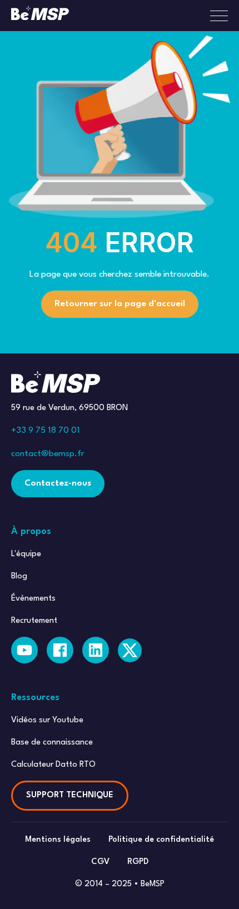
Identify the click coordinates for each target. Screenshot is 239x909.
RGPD (137, 862)
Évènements (33, 599)
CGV (100, 862)
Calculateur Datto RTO (53, 765)
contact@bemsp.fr (47, 453)
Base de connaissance (52, 742)
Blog (19, 576)
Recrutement (34, 621)
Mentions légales (58, 840)
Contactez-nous (57, 483)
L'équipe (26, 554)
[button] (214, 15)
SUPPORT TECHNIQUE (69, 795)
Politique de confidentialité (161, 840)
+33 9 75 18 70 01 (45, 430)
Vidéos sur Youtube (47, 720)
